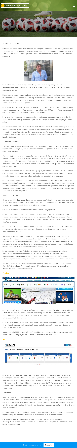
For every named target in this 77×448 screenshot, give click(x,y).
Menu (74, 6)
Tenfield (6, 273)
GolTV (5, 339)
